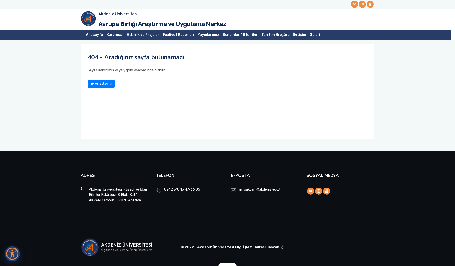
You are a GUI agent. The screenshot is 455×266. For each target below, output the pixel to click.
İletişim (299, 34)
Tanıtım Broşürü (275, 34)
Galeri (315, 34)
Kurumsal (115, 34)
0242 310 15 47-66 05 (182, 189)
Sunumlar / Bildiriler (240, 34)
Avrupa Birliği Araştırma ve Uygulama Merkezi (163, 24)
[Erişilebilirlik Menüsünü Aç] (12, 253)
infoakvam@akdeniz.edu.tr (260, 189)
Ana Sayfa (103, 84)
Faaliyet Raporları (178, 34)
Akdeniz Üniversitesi (118, 14)
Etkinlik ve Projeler (143, 34)
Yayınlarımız (208, 34)
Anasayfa (94, 34)
